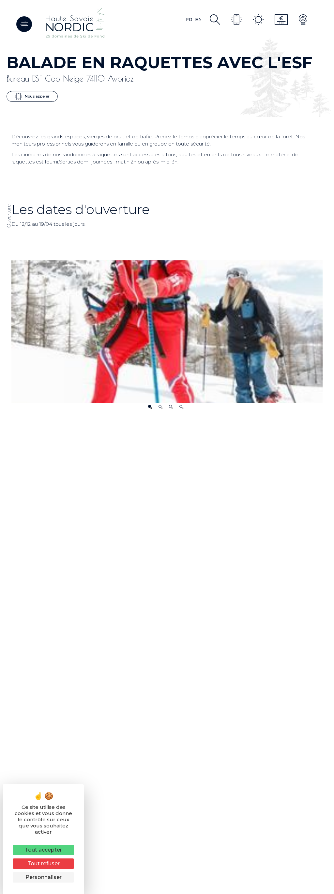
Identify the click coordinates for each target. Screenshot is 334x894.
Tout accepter (43, 850)
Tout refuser (43, 863)
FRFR (189, 20)
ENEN (198, 20)
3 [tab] (170, 406)
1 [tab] (149, 406)
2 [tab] (160, 406)
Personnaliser (43, 877)
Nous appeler (37, 96)
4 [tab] (180, 406)
